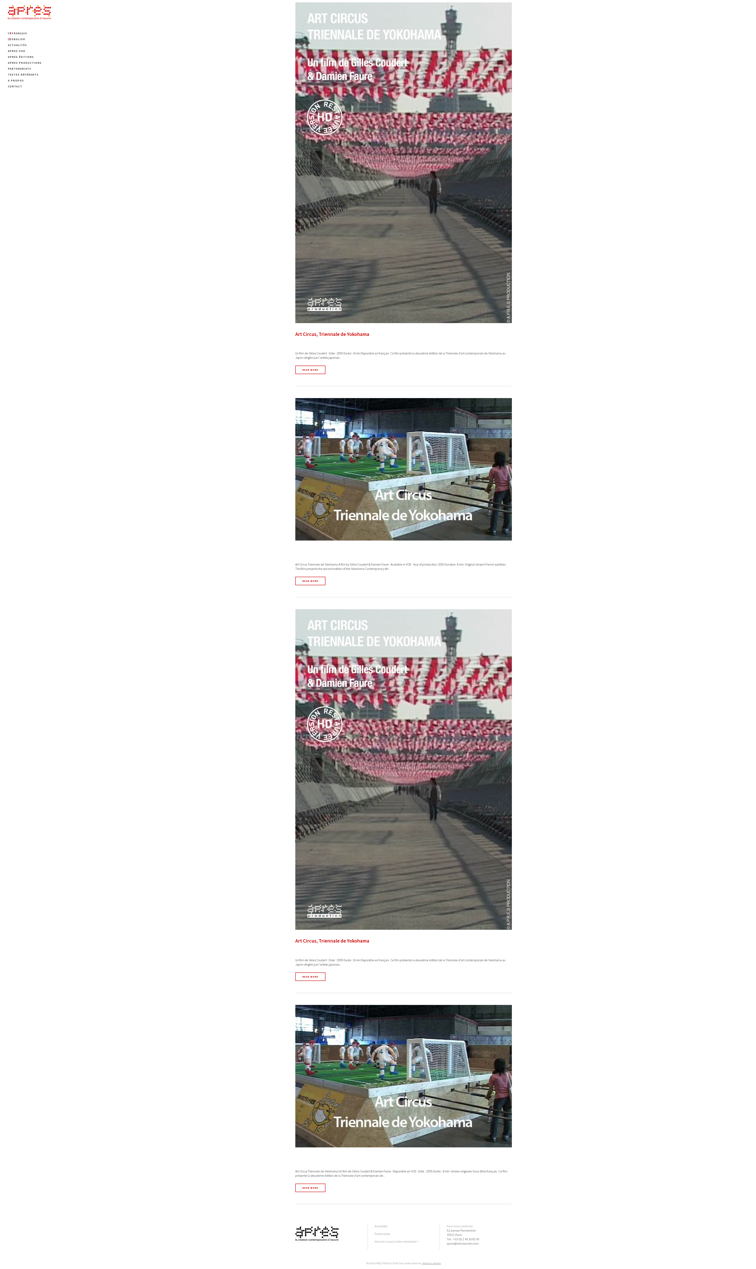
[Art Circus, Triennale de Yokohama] (403, 162)
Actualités (381, 1226)
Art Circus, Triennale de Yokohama (332, 334)
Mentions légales (431, 1263)
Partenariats (382, 1234)
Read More (310, 369)
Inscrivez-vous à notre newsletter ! (396, 1241)
